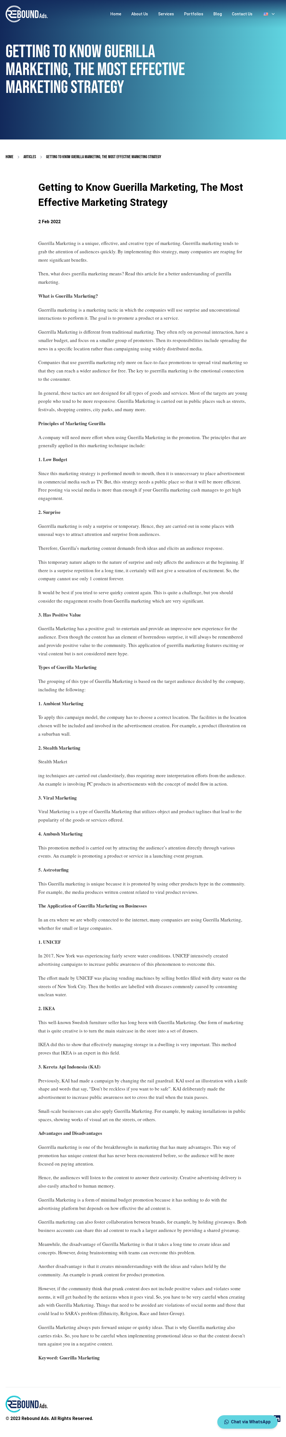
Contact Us (242, 14)
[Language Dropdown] (269, 14)
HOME (9, 157)
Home (115, 14)
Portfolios (193, 14)
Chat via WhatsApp (251, 1421)
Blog (217, 14)
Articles (29, 157)
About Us (139, 14)
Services (166, 14)
